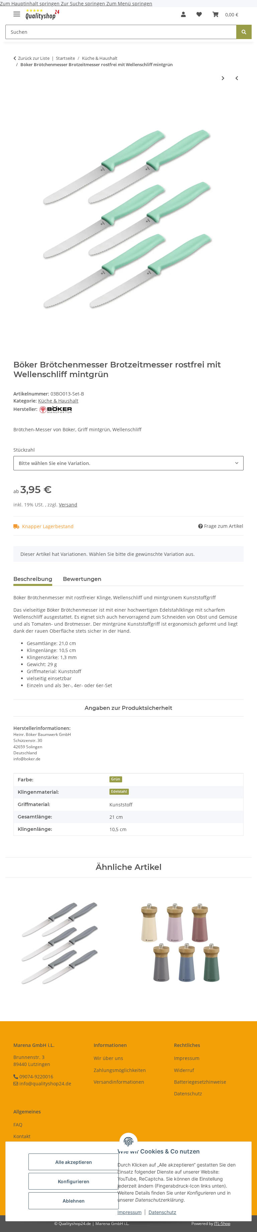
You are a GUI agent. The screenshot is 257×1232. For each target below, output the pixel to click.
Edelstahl (119, 791)
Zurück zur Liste (34, 58)
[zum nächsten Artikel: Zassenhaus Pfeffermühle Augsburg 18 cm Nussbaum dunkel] (223, 78)
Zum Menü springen (129, 3)
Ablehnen (74, 1201)
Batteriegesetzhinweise (200, 1082)
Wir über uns (108, 1058)
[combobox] (128, 463)
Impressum (129, 1212)
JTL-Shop (222, 1223)
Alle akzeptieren (73, 1162)
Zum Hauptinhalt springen (30, 3)
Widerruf (184, 1070)
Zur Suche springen (83, 3)
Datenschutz (162, 1212)
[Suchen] (244, 32)
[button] (183, 14)
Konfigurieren (73, 1181)
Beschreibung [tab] (32, 579)
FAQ (17, 1124)
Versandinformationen (119, 1082)
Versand (68, 504)
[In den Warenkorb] (18, 100)
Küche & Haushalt (58, 401)
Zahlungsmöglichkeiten (120, 1070)
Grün (115, 779)
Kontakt (21, 1136)
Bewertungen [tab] (82, 579)
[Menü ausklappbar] (16, 11)
